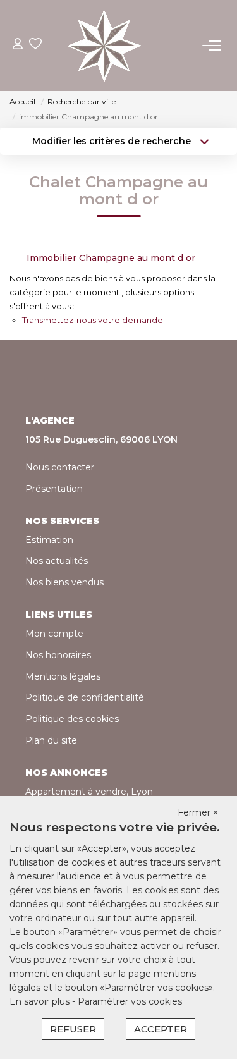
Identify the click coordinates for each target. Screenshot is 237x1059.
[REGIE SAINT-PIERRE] (104, 45)
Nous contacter (59, 467)
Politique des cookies (72, 719)
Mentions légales (62, 676)
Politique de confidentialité (84, 697)
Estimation (49, 540)
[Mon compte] (18, 45)
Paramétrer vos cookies (130, 1001)
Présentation (54, 488)
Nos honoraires (58, 655)
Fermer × (198, 812)
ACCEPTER (160, 1029)
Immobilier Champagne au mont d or (111, 258)
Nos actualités (56, 560)
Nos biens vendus (64, 582)
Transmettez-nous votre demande (92, 320)
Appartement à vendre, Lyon (89, 791)
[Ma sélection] (35, 45)
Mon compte (54, 633)
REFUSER (73, 1029)
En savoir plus (40, 1001)
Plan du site (51, 740)
